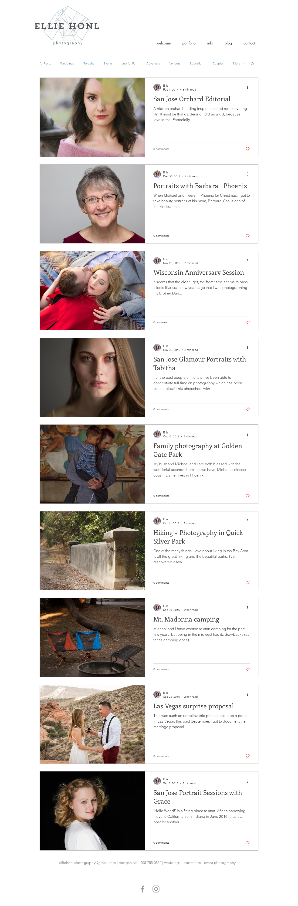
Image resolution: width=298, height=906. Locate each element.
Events (108, 63)
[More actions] (249, 87)
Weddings (67, 63)
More (236, 63)
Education (196, 63)
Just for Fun (129, 63)
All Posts (45, 63)
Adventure (153, 63)
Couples (218, 63)
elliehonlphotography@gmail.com (87, 862)
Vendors (174, 63)
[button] (188, 43)
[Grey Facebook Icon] (142, 889)
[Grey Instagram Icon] (156, 889)
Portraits (88, 63)
